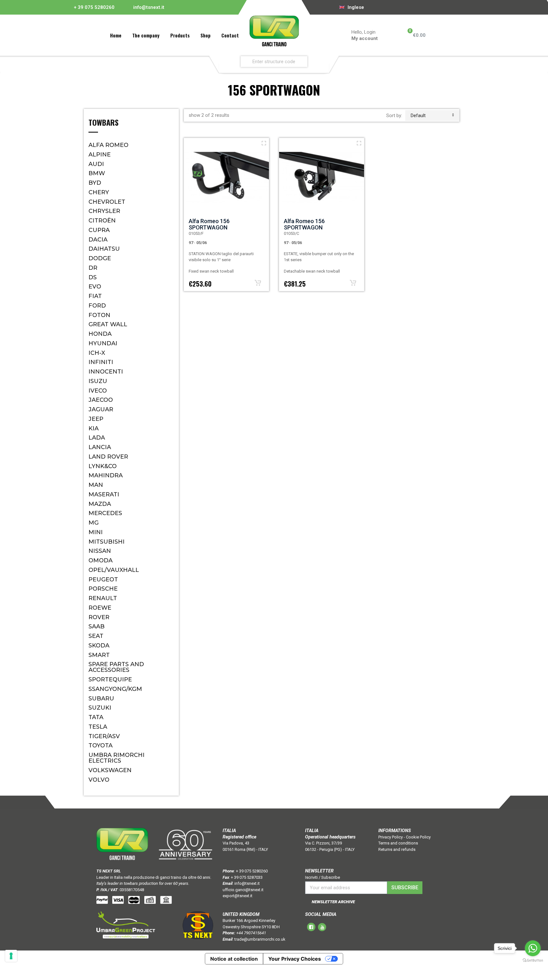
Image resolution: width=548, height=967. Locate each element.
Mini (95, 532)
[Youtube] (394, 7)
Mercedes (105, 513)
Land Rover (108, 457)
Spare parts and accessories (116, 667)
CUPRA (99, 230)
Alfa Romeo (108, 145)
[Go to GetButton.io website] (533, 960)
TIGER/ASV (104, 736)
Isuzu (97, 381)
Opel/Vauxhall (113, 570)
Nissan (99, 551)
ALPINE (99, 154)
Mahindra (105, 475)
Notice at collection (234, 959)
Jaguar (100, 409)
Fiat (95, 296)
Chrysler (104, 211)
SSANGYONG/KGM (115, 689)
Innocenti (105, 371)
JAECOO (100, 400)
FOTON (99, 315)
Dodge (99, 258)
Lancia (99, 447)
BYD (94, 183)
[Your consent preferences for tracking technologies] (11, 956)
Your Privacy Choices (294, 959)
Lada (96, 437)
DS (92, 277)
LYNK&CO (102, 466)
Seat (95, 636)
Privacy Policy (390, 837)
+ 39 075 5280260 (94, 7)
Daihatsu (104, 249)
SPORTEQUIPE (110, 679)
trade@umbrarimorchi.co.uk (259, 939)
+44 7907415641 (251, 933)
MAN (95, 485)
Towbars (103, 123)
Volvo (98, 780)
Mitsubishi (106, 542)
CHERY (98, 192)
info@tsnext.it (148, 7)
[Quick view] (263, 143)
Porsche (103, 589)
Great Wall (107, 324)
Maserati (103, 494)
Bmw (96, 173)
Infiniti (100, 362)
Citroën (102, 220)
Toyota (100, 745)
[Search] (322, 61)
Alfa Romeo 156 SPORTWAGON (209, 224)
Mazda (99, 504)
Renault (102, 598)
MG (93, 523)
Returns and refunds (396, 849)
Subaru (101, 698)
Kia (93, 428)
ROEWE (99, 608)
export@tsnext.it (237, 895)
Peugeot (103, 579)
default (418, 115)
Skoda (98, 645)
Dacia (98, 239)
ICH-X (96, 353)
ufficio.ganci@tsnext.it (243, 889)
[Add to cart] (258, 283)
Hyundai (102, 343)
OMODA (100, 560)
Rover (98, 617)
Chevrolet (106, 202)
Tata (95, 717)
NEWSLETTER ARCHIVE (333, 901)
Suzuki (99, 708)
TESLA (97, 727)
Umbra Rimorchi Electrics (116, 758)
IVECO (97, 391)
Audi (96, 164)
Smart (99, 655)
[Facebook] (385, 7)
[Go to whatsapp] (533, 948)
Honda (100, 334)
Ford (97, 305)
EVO (94, 286)
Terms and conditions (398, 843)
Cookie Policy (418, 837)
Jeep (95, 419)
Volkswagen (110, 770)
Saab (96, 626)
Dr (92, 268)
